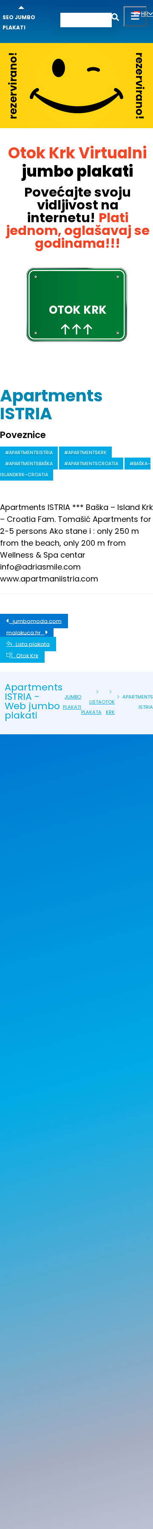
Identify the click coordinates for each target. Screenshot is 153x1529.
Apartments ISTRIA (51, 404)
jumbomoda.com (35, 620)
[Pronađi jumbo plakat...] (115, 18)
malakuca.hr (25, 632)
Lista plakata (31, 643)
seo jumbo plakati (19, 22)
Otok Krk (25, 655)
